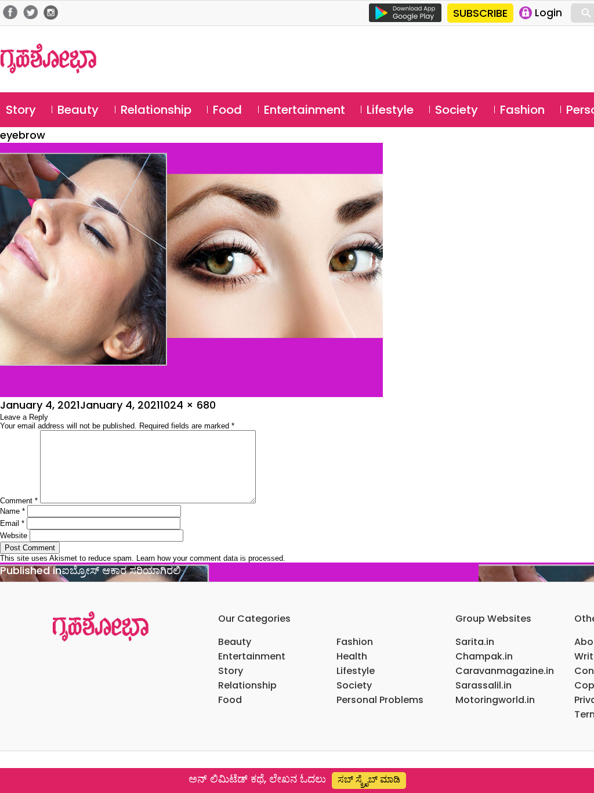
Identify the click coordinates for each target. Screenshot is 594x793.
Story (21, 110)
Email (12, 523)
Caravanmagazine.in (504, 670)
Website (13, 535)
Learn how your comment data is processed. (210, 558)
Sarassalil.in (483, 685)
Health (351, 656)
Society (456, 110)
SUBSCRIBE (480, 13)
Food (227, 110)
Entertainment (304, 110)
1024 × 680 (188, 405)
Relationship (156, 110)
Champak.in (484, 656)
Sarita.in (474, 641)
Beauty (78, 110)
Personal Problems (379, 700)
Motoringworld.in (495, 700)
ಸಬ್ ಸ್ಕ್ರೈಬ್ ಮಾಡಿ (369, 779)
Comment (19, 500)
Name (12, 511)
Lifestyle (390, 110)
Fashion (522, 110)
